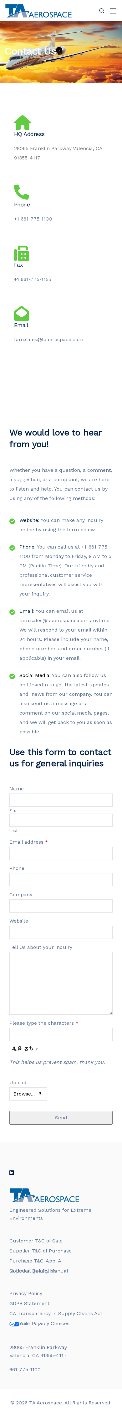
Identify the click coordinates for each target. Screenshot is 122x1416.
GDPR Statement (29, 1303)
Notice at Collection (33, 1271)
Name (16, 789)
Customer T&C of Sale (36, 1241)
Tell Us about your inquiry (40, 947)
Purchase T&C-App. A (35, 1261)
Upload (18, 1082)
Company (20, 895)
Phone (16, 868)
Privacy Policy (25, 1293)
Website (18, 921)
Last (13, 830)
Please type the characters (43, 1023)
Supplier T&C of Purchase (40, 1251)
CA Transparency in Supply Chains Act (55, 1313)
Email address (28, 842)
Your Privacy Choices (44, 1323)
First (13, 810)
